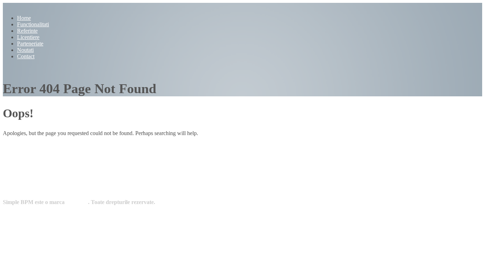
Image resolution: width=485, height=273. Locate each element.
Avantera (77, 202)
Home (24, 18)
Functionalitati (33, 24)
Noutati (25, 50)
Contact (25, 56)
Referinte (27, 31)
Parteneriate (30, 44)
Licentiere (28, 37)
